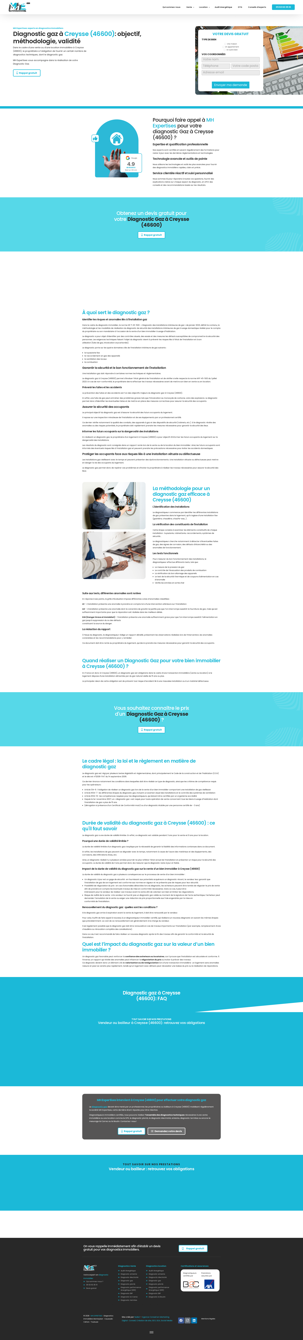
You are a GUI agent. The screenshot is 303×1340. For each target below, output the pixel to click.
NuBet (137, 1317)
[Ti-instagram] (188, 1320)
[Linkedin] (194, 1320)
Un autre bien (232, 50)
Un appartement (232, 47)
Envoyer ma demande (230, 85)
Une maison (232, 44)
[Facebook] (181, 1320)
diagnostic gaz (99, 1106)
